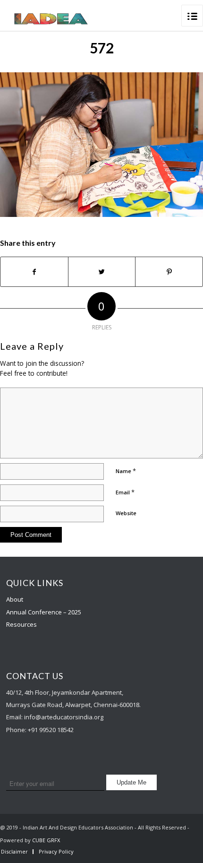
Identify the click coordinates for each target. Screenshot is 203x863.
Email (125, 492)
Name (126, 470)
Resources (21, 624)
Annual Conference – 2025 (43, 612)
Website (126, 513)
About (14, 599)
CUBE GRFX (46, 840)
